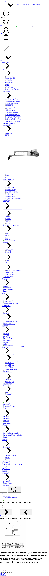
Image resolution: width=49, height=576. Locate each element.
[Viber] (32, 26)
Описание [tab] (2, 516)
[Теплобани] (2, 9)
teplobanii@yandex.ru (3, 575)
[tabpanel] (24, 542)
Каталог (1, 60)
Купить (1, 515)
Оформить (8, 44)
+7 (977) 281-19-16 (3, 573)
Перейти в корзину (4, 44)
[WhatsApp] (16, 26)
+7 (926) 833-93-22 (3, 574)
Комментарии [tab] (5, 516)
